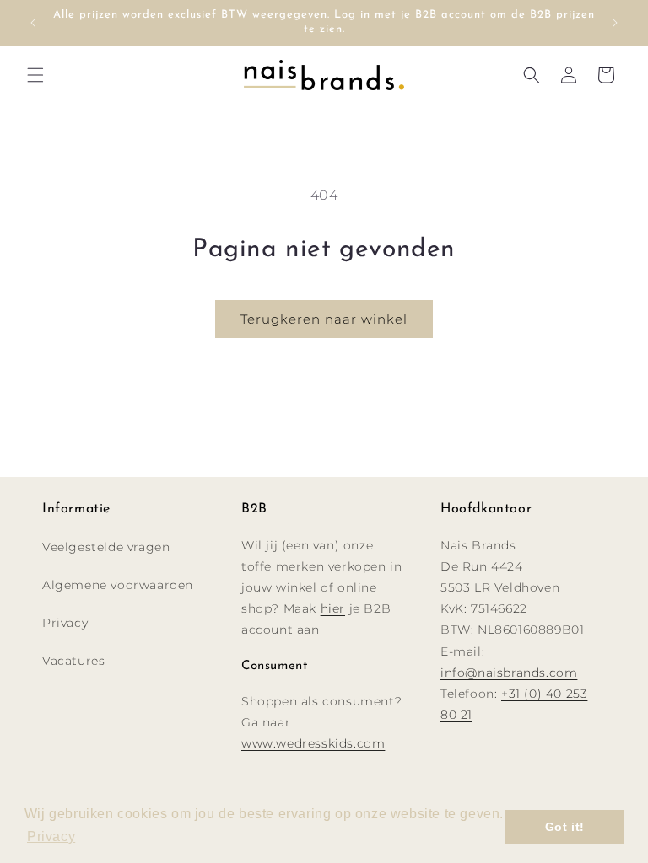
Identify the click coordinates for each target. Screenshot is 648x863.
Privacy (65, 622)
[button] (35, 75)
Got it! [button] (565, 827)
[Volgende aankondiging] (615, 22)
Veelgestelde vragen (106, 547)
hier (333, 608)
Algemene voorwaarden (117, 584)
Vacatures (73, 660)
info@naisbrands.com (508, 672)
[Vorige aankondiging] (32, 22)
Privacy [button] (51, 836)
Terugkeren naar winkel (324, 319)
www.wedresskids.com (313, 743)
